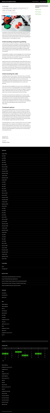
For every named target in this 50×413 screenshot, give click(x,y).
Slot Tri (3, 334)
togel (3, 266)
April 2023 (4, 214)
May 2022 (4, 238)
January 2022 (4, 247)
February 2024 (4, 193)
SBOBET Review (5, 137)
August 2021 (4, 258)
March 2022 (4, 243)
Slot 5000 (3, 315)
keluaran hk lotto (5, 402)
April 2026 (4, 162)
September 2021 (5, 256)
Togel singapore (38, 11)
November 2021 (5, 252)
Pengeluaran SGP (35, 1)
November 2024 (5, 173)
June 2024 (4, 184)
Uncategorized (5, 6)
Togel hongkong (43, 1)
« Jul (3, 360)
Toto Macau (4, 292)
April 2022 (4, 241)
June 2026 (4, 158)
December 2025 (5, 171)
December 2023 (5, 197)
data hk (3, 308)
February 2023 (4, 219)
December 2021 (5, 249)
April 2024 (4, 188)
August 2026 (4, 153)
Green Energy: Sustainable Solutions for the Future (11, 276)
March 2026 (4, 164)
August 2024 (4, 179)
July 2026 (3, 155)
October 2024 (4, 175)
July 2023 (3, 208)
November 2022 (5, 225)
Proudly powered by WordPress (7, 411)
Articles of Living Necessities (9, 1)
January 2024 (4, 195)
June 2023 (4, 210)
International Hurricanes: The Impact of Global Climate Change (14, 283)
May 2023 (4, 212)
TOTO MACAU (4, 295)
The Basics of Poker (6, 141)
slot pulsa (3, 321)
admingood (14, 12)
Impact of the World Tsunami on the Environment (11, 285)
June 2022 (4, 236)
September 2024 (5, 177)
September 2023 (5, 203)
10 (5, 353)
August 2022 (4, 232)
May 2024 (4, 186)
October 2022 (4, 228)
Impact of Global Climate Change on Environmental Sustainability (14, 281)
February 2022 (4, 245)
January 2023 (4, 221)
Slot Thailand (4, 310)
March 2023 (4, 217)
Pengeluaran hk (38, 9)
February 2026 (4, 166)
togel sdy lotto (4, 404)
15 (38, 353)
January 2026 (4, 168)
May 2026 (4, 160)
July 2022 (3, 234)
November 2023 (5, 199)
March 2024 (4, 190)
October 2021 (4, 254)
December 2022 (5, 223)
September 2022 (5, 230)
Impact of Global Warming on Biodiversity (10, 278)
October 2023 (4, 201)
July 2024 (3, 182)
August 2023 (4, 206)
